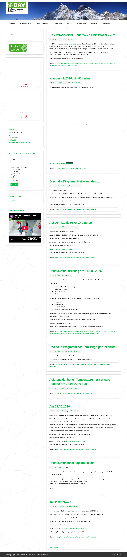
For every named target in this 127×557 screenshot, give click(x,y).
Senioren (15, 179)
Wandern (15, 181)
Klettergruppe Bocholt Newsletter (60, 65)
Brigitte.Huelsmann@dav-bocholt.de (61, 249)
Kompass (58, 168)
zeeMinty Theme (116, 554)
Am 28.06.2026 (59, 406)
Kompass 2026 (66, 168)
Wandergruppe (71, 209)
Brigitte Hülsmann (74, 186)
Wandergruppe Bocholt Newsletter (86, 209)
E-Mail (13, 159)
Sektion (83, 168)
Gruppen (12, 23)
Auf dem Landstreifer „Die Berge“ (71, 222)
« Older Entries (53, 547)
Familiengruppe (60, 364)
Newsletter (74, 65)
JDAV (14, 177)
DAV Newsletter (17, 169)
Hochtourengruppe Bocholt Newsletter (88, 63)
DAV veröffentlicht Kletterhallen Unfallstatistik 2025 (83, 35)
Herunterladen (69, 163)
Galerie (69, 23)
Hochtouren (16, 173)
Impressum (106, 23)
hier (92, 298)
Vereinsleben (57, 23)
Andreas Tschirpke (75, 83)
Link (72, 44)
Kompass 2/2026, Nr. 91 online (69, 78)
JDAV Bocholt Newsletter (108, 63)
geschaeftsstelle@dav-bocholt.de (19, 142)
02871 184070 (13, 140)
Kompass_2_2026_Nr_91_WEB (57, 163)
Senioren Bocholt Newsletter (90, 334)
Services (94, 23)
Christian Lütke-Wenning (74, 351)
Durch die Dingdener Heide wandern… (74, 181)
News (72, 168)
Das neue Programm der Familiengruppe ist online (82, 347)
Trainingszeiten (25, 23)
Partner (13, 201)
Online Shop (81, 23)
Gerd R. (72, 39)
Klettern (15, 171)
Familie (14, 175)
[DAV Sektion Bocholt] (17, 12)
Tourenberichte (42, 23)
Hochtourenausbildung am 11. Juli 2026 (75, 271)
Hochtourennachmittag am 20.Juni (72, 462)
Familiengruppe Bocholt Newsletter (66, 63)
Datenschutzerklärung (43, 555)
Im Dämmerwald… (61, 502)
